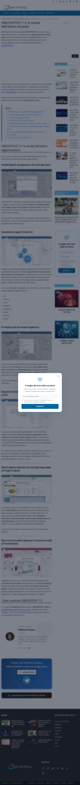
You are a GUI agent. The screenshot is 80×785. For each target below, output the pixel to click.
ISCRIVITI (40, 406)
